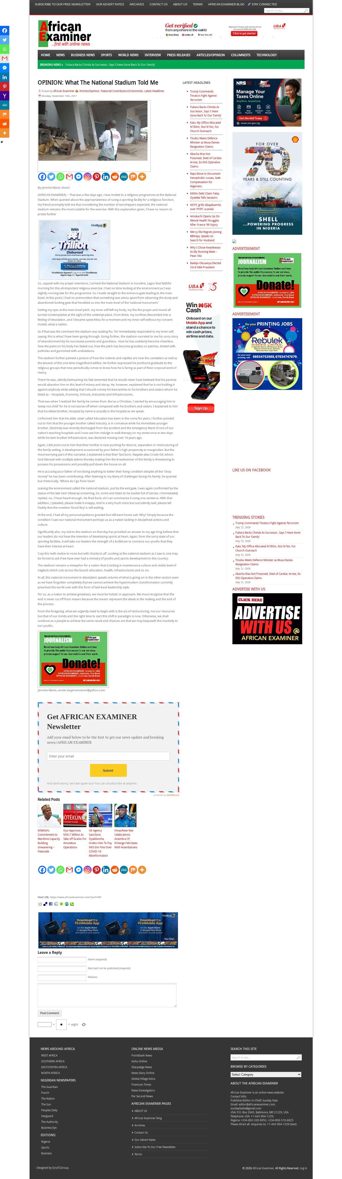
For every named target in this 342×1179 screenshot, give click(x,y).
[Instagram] (88, 177)
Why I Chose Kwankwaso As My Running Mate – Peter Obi (205, 251)
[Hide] (2, 142)
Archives (137, 4)
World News (128, 55)
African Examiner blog (226, 4)
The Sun (46, 1104)
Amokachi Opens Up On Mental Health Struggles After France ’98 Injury (205, 220)
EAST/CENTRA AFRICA (54, 1067)
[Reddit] (115, 177)
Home (45, 55)
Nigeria (45, 1141)
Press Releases (178, 55)
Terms (198, 4)
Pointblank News (141, 1055)
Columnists (240, 55)
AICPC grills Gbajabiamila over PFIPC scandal (205, 207)
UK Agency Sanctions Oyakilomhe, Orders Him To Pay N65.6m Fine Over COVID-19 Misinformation (100, 842)
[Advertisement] (107, 884)
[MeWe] (124, 177)
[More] (142, 177)
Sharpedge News (141, 1067)
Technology (267, 55)
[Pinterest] (97, 177)
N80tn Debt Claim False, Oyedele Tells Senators (205, 195)
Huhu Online (139, 1061)
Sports (106, 55)
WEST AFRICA (49, 1055)
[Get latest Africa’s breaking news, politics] (59, 33)
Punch (45, 1092)
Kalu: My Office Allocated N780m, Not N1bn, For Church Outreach (205, 127)
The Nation (48, 1098)
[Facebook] (42, 177)
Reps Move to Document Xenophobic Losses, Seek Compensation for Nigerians (205, 180)
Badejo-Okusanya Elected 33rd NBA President (205, 265)
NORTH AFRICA (50, 1073)
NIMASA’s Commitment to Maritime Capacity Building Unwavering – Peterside (49, 840)
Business (46, 1153)
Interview (153, 55)
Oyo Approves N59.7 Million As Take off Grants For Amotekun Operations (75, 838)
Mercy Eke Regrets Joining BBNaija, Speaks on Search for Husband (205, 236)
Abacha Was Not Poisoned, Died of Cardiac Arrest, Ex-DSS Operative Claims (206, 160)
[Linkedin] (106, 177)
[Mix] (133, 177)
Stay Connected (264, 4)
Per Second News (142, 1096)
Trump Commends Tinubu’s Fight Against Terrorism (203, 95)
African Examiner (63, 91)
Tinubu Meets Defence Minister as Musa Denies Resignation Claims (204, 142)
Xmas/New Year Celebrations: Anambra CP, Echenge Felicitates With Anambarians (125, 838)
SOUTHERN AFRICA (52, 1061)
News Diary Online (142, 1073)
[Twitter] (51, 177)
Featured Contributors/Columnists (122, 91)
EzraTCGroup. (60, 1167)
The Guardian (49, 1087)
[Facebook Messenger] (78, 177)
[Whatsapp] (60, 177)
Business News (83, 55)
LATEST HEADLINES (196, 83)
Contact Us (159, 4)
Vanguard (47, 1116)
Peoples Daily (49, 1110)
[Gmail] (69, 177)
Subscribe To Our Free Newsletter (63, 4)
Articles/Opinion (211, 55)
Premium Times (141, 1084)
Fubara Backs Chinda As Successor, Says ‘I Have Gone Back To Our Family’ (110, 64)
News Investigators (143, 1090)
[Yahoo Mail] (4, 95)
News (60, 55)
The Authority (49, 1122)
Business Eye (49, 1127)
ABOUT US (180, 4)
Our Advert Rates (110, 4)
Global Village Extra (143, 1078)
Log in (303, 1168)
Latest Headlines (154, 91)
